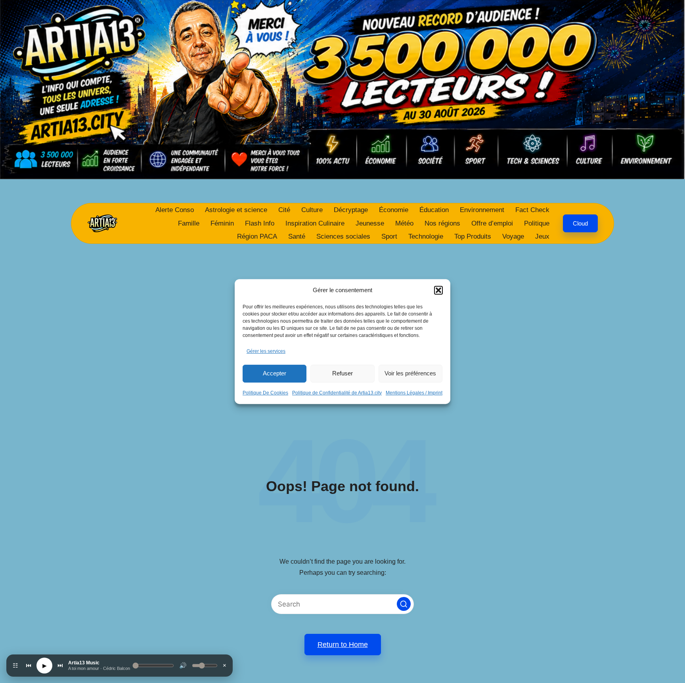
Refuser (342, 373)
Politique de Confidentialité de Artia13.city (337, 393)
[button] (438, 290)
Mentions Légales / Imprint (414, 393)
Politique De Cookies (265, 393)
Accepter (274, 373)
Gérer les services (266, 351)
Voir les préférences (410, 373)
